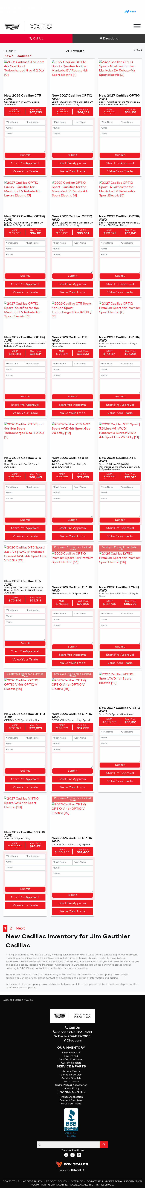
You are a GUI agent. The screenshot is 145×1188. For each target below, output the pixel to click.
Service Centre (71, 1071)
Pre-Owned (71, 1056)
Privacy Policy (57, 1181)
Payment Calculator (71, 1100)
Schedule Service (71, 1074)
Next (20, 928)
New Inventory (71, 1052)
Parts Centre (71, 1081)
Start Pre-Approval (25, 163)
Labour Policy (71, 1088)
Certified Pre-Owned (71, 1059)
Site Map (77, 1181)
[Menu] (137, 26)
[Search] (104, 1144)
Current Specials (71, 1062)
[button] (61, 27)
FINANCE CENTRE (71, 1092)
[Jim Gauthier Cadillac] (28, 26)
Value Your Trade (25, 171)
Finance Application (71, 1097)
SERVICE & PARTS (71, 1066)
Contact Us (11, 1181)
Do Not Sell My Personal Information (114, 1181)
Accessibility (33, 1181)
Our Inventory (71, 1047)
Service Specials (71, 1078)
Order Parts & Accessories (71, 1085)
